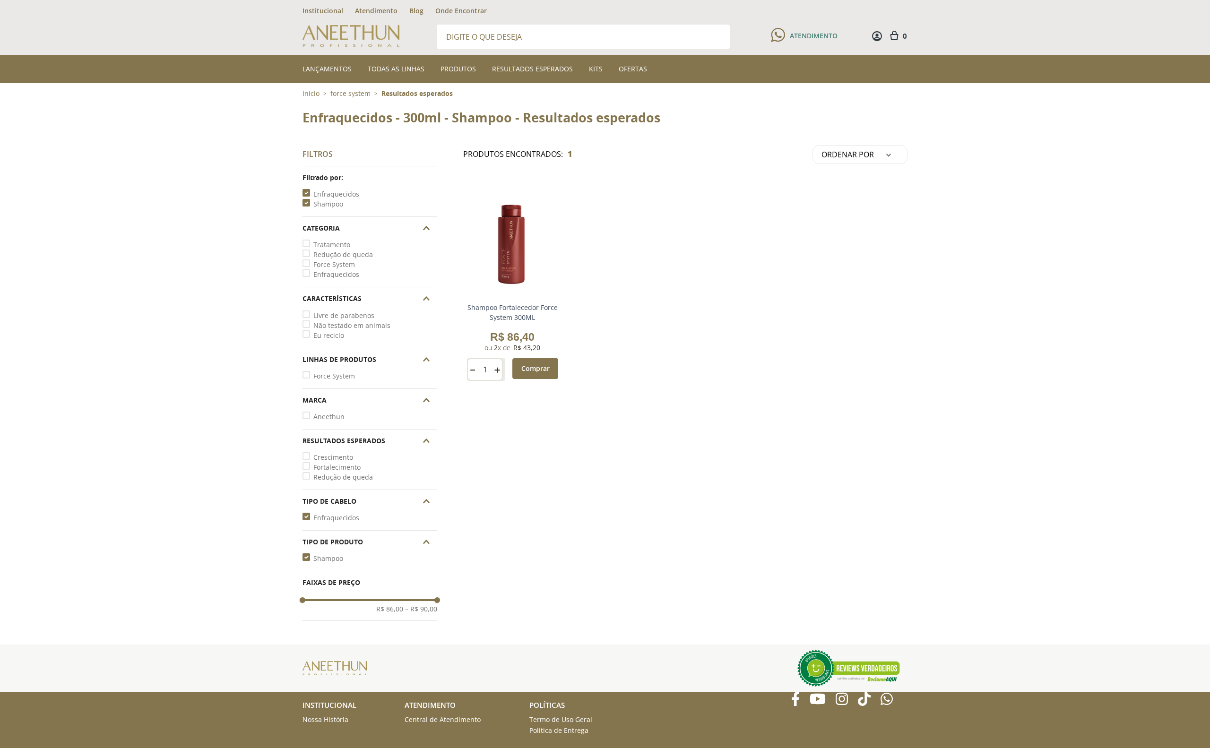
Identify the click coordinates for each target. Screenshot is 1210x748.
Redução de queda (343, 254)
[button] (369, 177)
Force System (334, 264)
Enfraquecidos (336, 193)
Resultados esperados (417, 93)
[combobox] (583, 36)
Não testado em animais (351, 325)
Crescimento (333, 457)
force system (350, 93)
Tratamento (331, 244)
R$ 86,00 (389, 609)
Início (311, 93)
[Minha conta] (877, 36)
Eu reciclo (328, 335)
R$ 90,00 (421, 609)
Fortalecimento (337, 467)
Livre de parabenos (343, 315)
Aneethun (329, 416)
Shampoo (328, 203)
